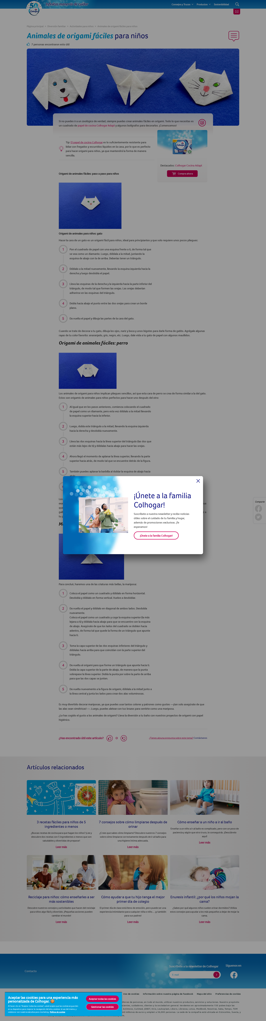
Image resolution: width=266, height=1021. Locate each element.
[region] (63, 1004)
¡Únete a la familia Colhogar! (156, 535)
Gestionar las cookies (102, 1006)
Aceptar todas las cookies (102, 998)
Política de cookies (57, 1012)
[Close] (198, 481)
